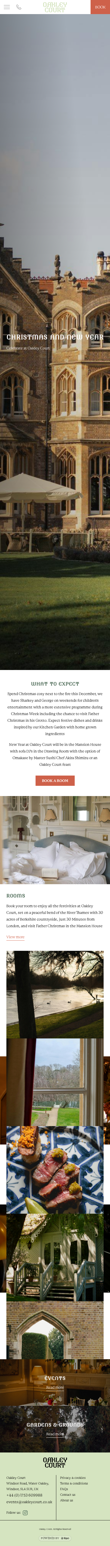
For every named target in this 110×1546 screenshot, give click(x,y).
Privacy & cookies (73, 1478)
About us (66, 1500)
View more (15, 937)
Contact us (67, 1495)
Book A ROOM (55, 781)
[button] (7, 7)
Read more (55, 1387)
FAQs (64, 1489)
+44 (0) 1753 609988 (24, 1495)
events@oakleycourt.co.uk (29, 1502)
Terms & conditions (74, 1483)
